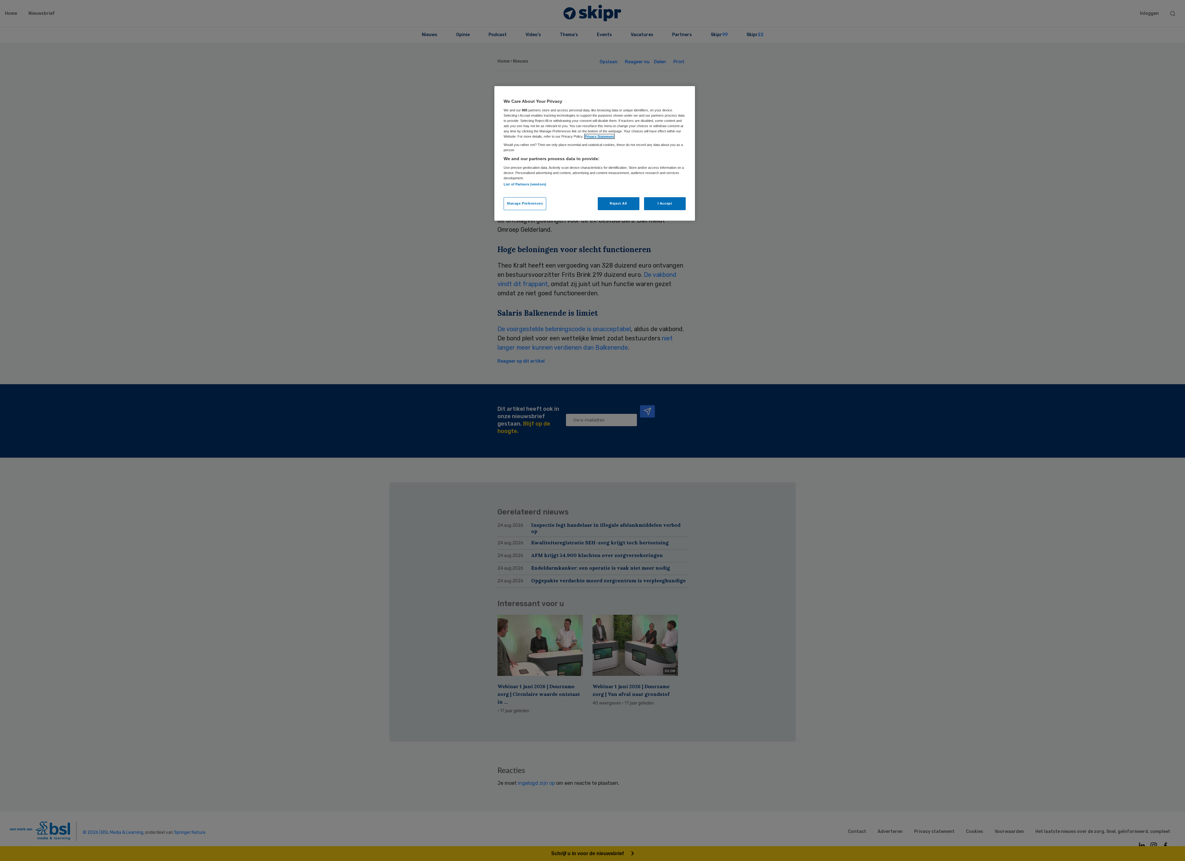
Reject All (618, 203)
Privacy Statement (599, 136)
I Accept (665, 203)
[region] (594, 153)
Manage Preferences (525, 203)
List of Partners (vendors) (525, 184)
